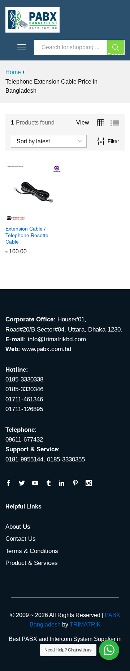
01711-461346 (24, 399)
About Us (17, 526)
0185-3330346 (24, 389)
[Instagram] (88, 484)
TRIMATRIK (85, 624)
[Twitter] (22, 484)
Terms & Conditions (31, 551)
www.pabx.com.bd (46, 349)
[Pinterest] (75, 484)
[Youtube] (35, 484)
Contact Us (20, 538)
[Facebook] (8, 484)
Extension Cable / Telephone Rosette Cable (26, 235)
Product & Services (31, 563)
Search (116, 53)
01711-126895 (24, 409)
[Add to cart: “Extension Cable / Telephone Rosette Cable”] (25, 217)
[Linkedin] (62, 484)
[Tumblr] (48, 484)
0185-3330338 (24, 379)
